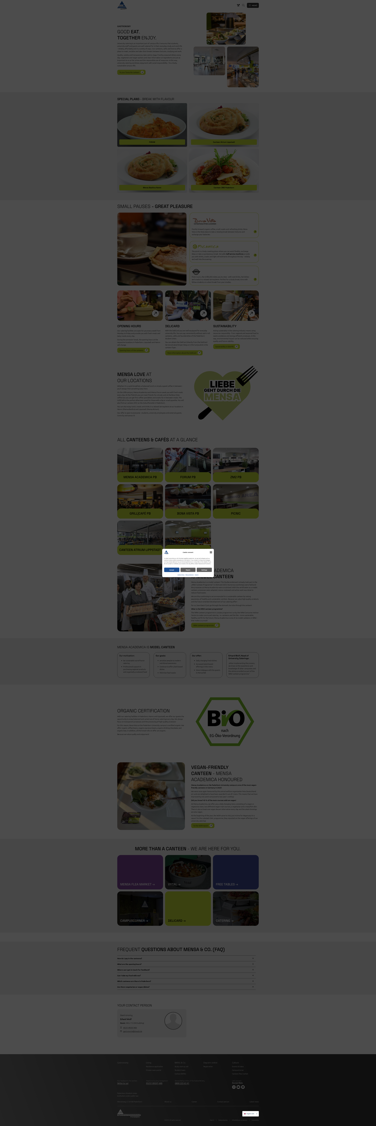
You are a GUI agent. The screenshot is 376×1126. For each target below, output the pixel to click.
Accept (171, 570)
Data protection (189, 574)
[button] (211, 552)
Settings (204, 570)
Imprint (196, 574)
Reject (188, 570)
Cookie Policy (181, 574)
